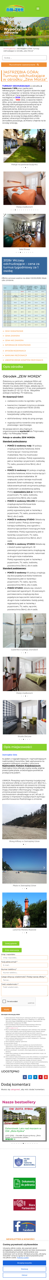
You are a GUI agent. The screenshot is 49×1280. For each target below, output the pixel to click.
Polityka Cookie (23, 1258)
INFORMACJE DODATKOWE (18, 345)
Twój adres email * (9, 962)
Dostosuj (24, 1269)
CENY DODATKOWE (14, 331)
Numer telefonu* (9, 969)
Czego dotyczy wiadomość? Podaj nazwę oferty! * (23, 977)
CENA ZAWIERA (12, 336)
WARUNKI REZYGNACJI (16, 355)
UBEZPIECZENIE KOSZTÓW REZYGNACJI (24, 360)
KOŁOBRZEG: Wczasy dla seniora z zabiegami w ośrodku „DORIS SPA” (24, 1129)
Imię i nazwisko (8, 954)
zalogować (15, 1089)
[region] (24, 1260)
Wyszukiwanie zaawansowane (22, 65)
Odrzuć (24, 1275)
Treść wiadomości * (9, 984)
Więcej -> (10, 1139)
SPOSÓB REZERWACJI (15, 351)
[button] (38, 8)
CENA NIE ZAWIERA (14, 340)
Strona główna (9, 49)
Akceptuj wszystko (24, 1263)
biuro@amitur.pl (13, 1028)
